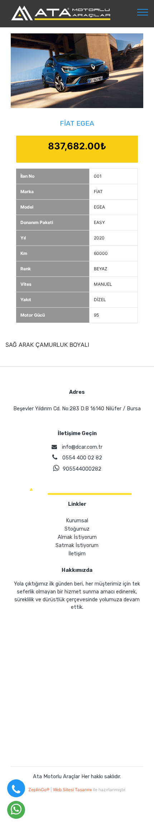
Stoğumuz (77, 529)
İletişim (77, 554)
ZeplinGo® (39, 789)
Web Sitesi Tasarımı (73, 789)
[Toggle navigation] (142, 12)
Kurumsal (77, 521)
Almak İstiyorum (77, 537)
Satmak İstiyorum (77, 545)
